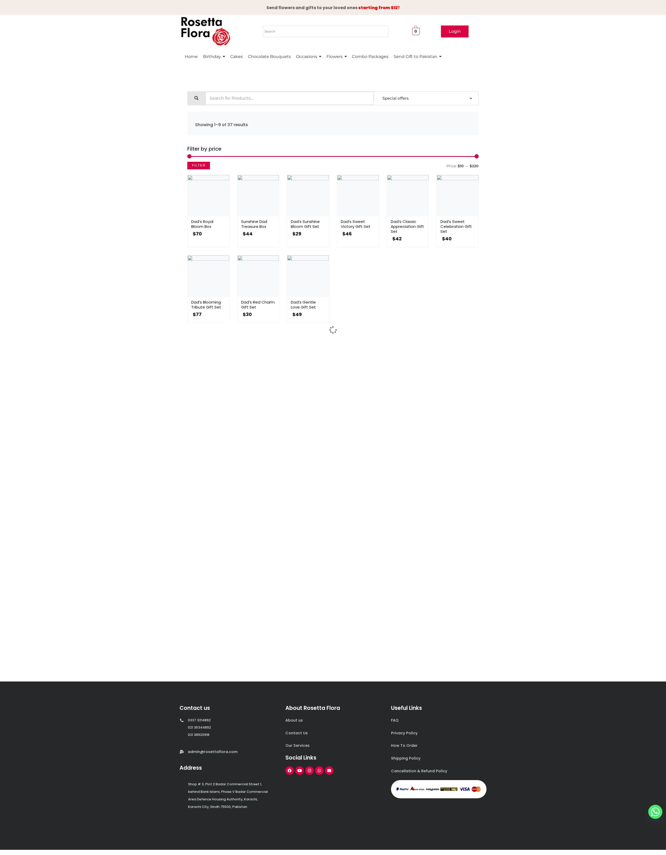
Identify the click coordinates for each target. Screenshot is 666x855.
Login (455, 31)
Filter (198, 165)
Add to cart (213, 215)
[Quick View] (203, 215)
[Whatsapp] (655, 812)
